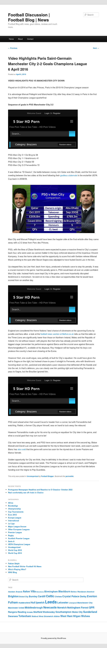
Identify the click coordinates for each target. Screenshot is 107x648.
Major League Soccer (17, 526)
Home (11, 39)
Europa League (14, 517)
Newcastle (50, 607)
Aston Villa (29, 591)
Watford (35, 616)
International (13, 520)
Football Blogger (47, 476)
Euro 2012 (12, 514)
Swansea (13, 616)
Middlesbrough (34, 607)
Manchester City (85, 602)
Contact (30, 39)
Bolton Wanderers (79, 591)
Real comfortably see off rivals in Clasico (25, 492)
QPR (91, 607)
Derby (83, 596)
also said (22, 449)
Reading (22, 612)
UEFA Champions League (19, 544)
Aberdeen (11, 592)
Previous (12, 48)
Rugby (11, 535)
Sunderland (90, 612)
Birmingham (51, 591)
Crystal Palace (70, 596)
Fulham (13, 602)
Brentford (90, 592)
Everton (92, 596)
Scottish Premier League (18, 538)
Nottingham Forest (77, 607)
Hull (33, 602)
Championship (14, 508)
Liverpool (73, 602)
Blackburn (64, 591)
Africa (10, 502)
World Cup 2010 (15, 550)
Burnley (33, 596)
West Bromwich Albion (49, 616)
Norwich (62, 607)
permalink (70, 476)
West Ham (66, 616)
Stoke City (77, 612)
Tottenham (24, 616)
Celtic (50, 596)
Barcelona (40, 592)
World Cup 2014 (15, 553)
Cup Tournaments (15, 511)
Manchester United (16, 607)
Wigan (77, 616)
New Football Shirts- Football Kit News (24, 566)
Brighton (13, 596)
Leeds (51, 602)
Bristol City (23, 596)
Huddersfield (24, 602)
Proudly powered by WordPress (53, 638)
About (20, 39)
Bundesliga (13, 505)
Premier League (15, 532)
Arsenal (19, 591)
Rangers (12, 612)
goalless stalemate (68, 175)
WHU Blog (12, 572)
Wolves (85, 616)
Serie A (11, 541)
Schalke (30, 612)
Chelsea (58, 596)
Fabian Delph (14, 563)
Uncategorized (32, 476)
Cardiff (41, 596)
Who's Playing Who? (17, 569)
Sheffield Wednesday (44, 612)
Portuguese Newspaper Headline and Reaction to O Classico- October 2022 (40, 489)
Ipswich (40, 602)
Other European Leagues (19, 529)
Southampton (63, 612)
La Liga (11, 523)
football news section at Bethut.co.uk (57, 333)
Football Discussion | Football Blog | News (29, 17)
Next (96, 48)
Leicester (62, 602)
